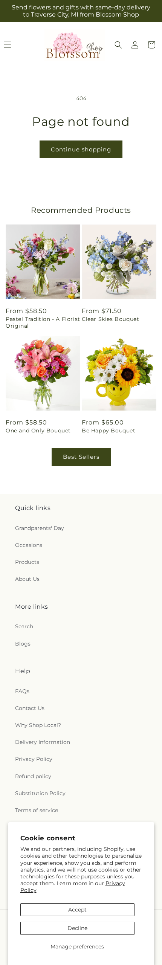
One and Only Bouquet (38, 430)
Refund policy (33, 776)
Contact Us (29, 708)
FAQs (22, 691)
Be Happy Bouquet (109, 430)
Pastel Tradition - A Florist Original (43, 322)
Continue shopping (81, 149)
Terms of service (36, 810)
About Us (27, 579)
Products (27, 562)
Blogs (23, 643)
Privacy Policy (33, 759)
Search (24, 626)
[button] (118, 45)
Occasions (28, 545)
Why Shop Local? (38, 725)
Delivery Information (42, 742)
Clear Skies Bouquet (110, 319)
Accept (77, 909)
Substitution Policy (40, 793)
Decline (77, 928)
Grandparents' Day (39, 528)
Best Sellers (81, 456)
